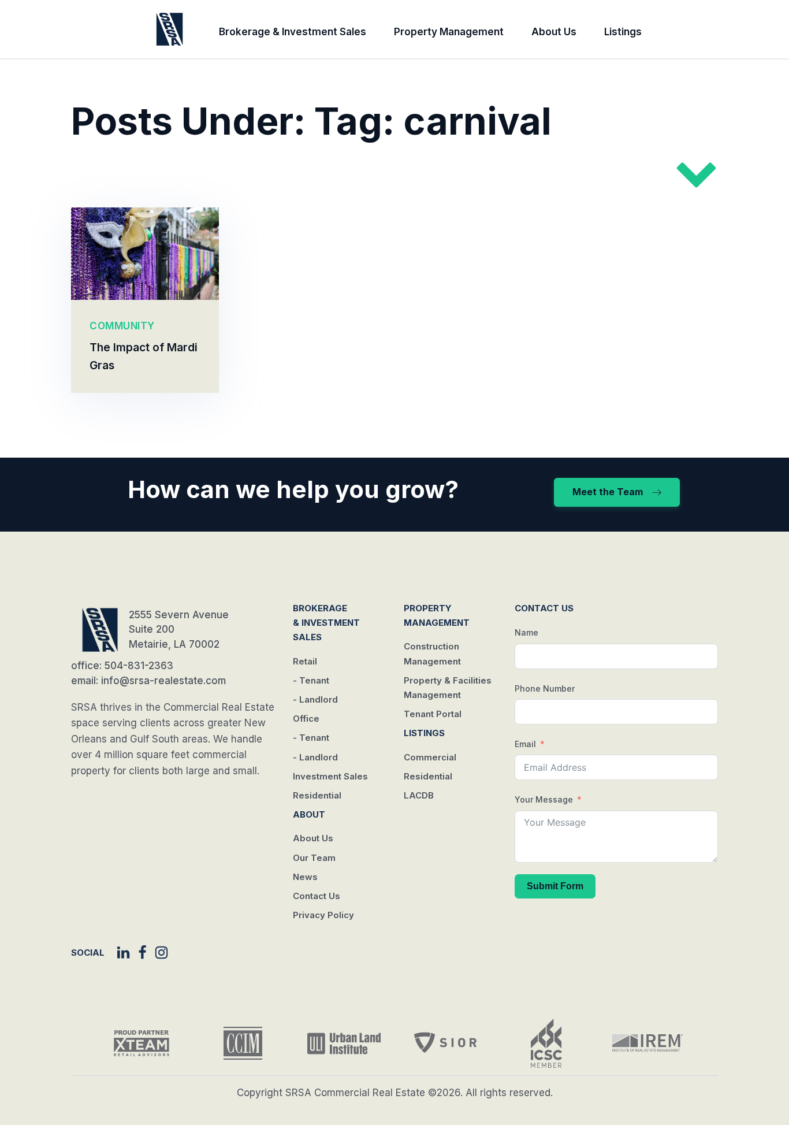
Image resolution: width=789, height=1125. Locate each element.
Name (526, 632)
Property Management (449, 32)
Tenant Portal (433, 713)
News (305, 876)
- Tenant (311, 680)
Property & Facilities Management (448, 687)
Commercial (430, 757)
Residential (317, 795)
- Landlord (315, 699)
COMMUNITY (122, 326)
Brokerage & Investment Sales (292, 32)
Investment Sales (330, 776)
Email (525, 744)
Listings (623, 32)
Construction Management (432, 653)
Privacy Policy (323, 914)
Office (306, 718)
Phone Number (545, 688)
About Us (553, 32)
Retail (305, 661)
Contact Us (316, 895)
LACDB (419, 795)
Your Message (544, 799)
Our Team (314, 857)
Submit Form (555, 886)
